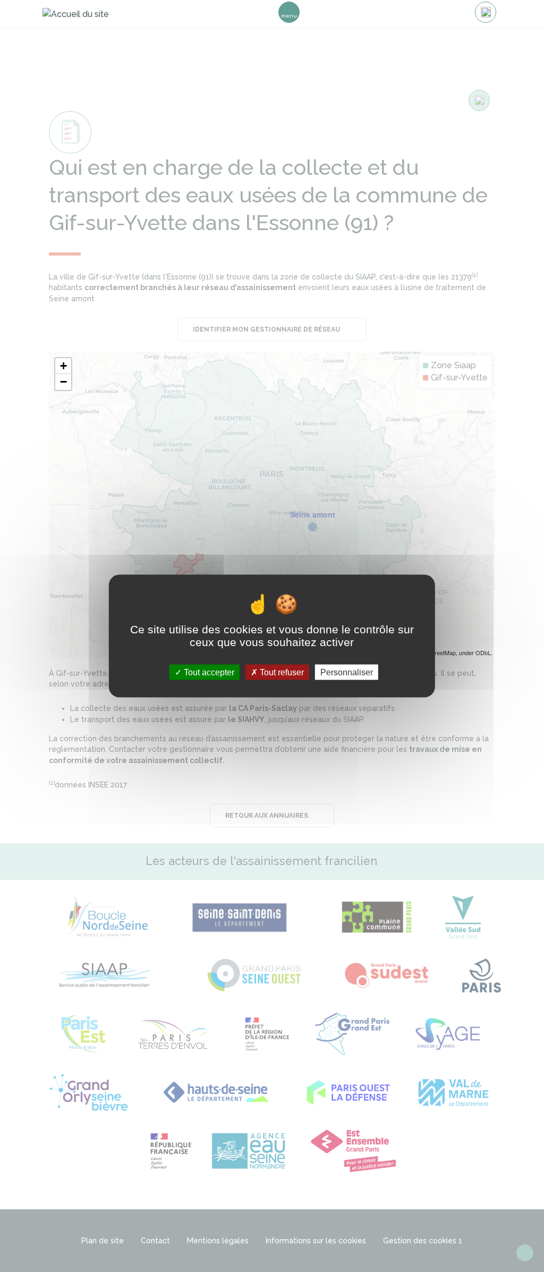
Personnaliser (346, 671)
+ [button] (63, 365)
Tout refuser (281, 671)
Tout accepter (208, 671)
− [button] (63, 381)
